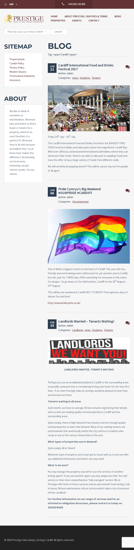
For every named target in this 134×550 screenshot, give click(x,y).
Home (54, 16)
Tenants (96, 77)
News (117, 16)
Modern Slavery (18, 71)
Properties (58, 20)
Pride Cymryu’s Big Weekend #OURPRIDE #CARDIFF (79, 191)
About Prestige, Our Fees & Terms (86, 16)
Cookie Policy (17, 63)
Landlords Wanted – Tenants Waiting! (86, 321)
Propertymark (17, 59)
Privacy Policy (17, 67)
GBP (11, 4)
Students (85, 77)
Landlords (77, 330)
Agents (76, 20)
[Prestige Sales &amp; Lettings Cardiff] (24, 19)
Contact (93, 20)
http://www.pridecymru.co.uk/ (64, 303)
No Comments (127, 67)
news (75, 77)
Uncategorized (80, 201)
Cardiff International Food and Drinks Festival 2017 (86, 67)
